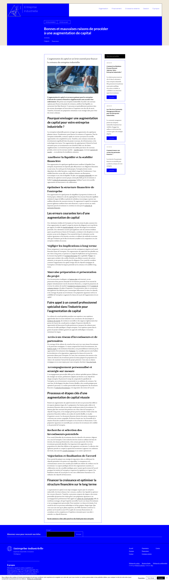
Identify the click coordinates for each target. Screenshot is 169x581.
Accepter (160, 578)
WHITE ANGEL (140, 565)
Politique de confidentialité (34, 579)
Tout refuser (151, 578)
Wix (152, 565)
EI (19, 7)
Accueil (131, 548)
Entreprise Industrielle (28, 549)
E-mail (48, 530)
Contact (131, 554)
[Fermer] (167, 578)
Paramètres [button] (141, 578)
